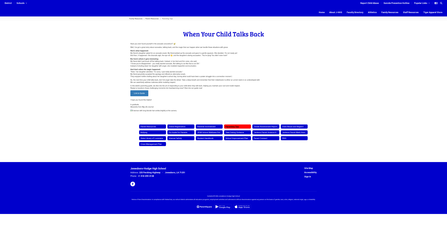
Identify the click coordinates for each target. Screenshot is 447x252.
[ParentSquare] (204, 206)
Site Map (308, 168)
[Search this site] (441, 3)
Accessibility (310, 172)
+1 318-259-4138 (146, 176)
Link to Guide (139, 93)
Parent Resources (152, 18)
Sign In (307, 176)
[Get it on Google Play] (223, 206)
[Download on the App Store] (242, 206)
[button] (22, 3)
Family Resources (135, 18)
